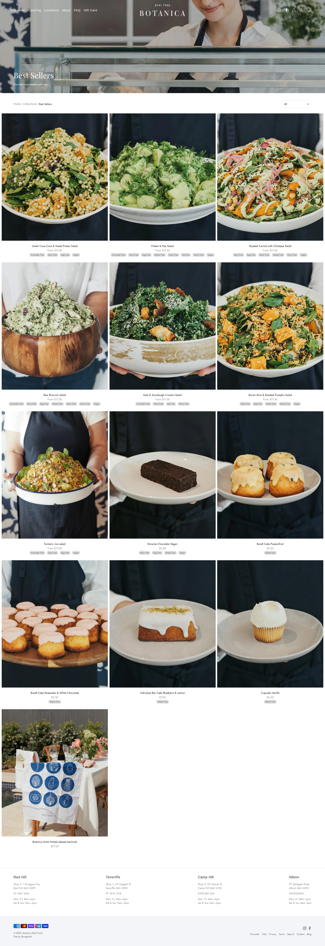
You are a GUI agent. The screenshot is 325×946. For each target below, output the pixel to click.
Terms (282, 934)
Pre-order (18, 10)
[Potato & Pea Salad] (163, 177)
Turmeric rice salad (54, 544)
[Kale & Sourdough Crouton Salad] (163, 326)
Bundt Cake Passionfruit (270, 544)
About (66, 10)
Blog (309, 934)
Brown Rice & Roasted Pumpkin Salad (270, 395)
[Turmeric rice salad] (55, 475)
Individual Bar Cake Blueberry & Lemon (162, 693)
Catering (34, 10)
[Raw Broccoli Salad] (55, 326)
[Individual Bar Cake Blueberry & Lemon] (163, 624)
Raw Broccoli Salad (55, 395)
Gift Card (90, 10)
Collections (30, 104)
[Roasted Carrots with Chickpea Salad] (270, 177)
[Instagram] (304, 928)
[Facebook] (309, 928)
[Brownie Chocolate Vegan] (163, 475)
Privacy (272, 934)
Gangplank (26, 936)
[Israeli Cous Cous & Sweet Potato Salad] (55, 177)
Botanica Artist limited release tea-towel (54, 842)
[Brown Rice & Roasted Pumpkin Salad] (270, 326)
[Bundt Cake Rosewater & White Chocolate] (55, 624)
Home (17, 104)
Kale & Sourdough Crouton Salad (162, 395)
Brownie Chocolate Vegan (162, 544)
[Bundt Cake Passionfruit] (270, 475)
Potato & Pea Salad (162, 246)
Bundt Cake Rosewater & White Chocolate (55, 693)
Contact (300, 934)
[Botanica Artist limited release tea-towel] (55, 772)
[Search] (301, 10)
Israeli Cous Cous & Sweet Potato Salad (55, 246)
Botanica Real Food (32, 933)
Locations (51, 10)
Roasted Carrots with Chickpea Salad (270, 246)
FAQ (77, 10)
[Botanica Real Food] (162, 10)
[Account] (294, 10)
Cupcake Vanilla (270, 693)
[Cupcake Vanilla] (270, 624)
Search (290, 934)
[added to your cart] (308, 10)
